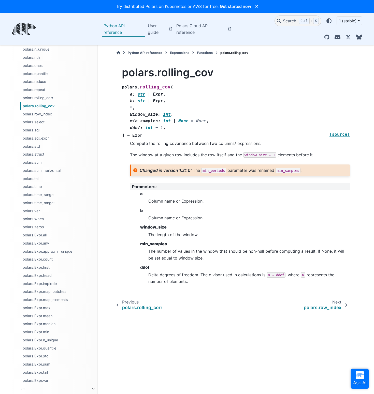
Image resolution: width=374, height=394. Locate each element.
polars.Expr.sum (36, 364)
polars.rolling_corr (38, 98)
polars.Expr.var (35, 380)
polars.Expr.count (38, 259)
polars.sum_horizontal (42, 170)
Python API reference (114, 29)
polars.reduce (34, 82)
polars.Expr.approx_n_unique (47, 251)
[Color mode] (329, 21)
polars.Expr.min (36, 332)
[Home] (118, 52)
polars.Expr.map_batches (44, 292)
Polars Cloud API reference (192, 29)
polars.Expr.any (36, 243)
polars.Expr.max (36, 308)
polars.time (32, 187)
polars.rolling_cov (38, 106)
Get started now (235, 6)
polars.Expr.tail (35, 372)
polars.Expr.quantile (39, 348)
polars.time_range (38, 194)
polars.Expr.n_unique (40, 340)
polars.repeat (34, 89)
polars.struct (33, 154)
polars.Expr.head (37, 275)
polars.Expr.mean (37, 316)
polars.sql (31, 130)
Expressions (179, 53)
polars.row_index (37, 114)
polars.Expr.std (36, 356)
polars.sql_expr (36, 138)
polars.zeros (33, 227)
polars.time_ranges (39, 203)
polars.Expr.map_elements (45, 299)
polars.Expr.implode (40, 283)
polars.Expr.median (39, 324)
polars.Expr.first (36, 267)
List (22, 388)
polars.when (33, 219)
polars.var (31, 211)
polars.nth (31, 57)
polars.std (31, 146)
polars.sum (32, 162)
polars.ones (33, 65)
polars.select (34, 122)
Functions (205, 53)
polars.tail (31, 178)
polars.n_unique (36, 49)
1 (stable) (348, 20)
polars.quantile (35, 73)
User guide (153, 29)
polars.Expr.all (35, 235)
